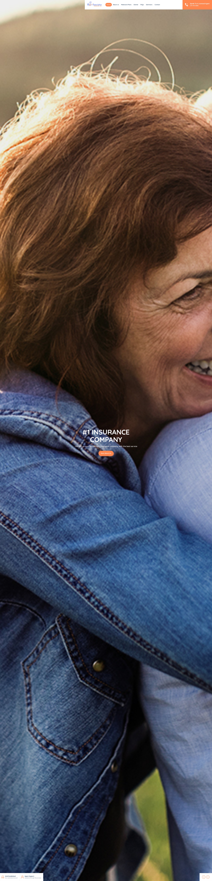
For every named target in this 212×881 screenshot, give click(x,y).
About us (116, 4)
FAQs (142, 4)
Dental (136, 4)
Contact (157, 4)
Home (109, 4)
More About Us (105, 453)
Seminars (149, 4)
